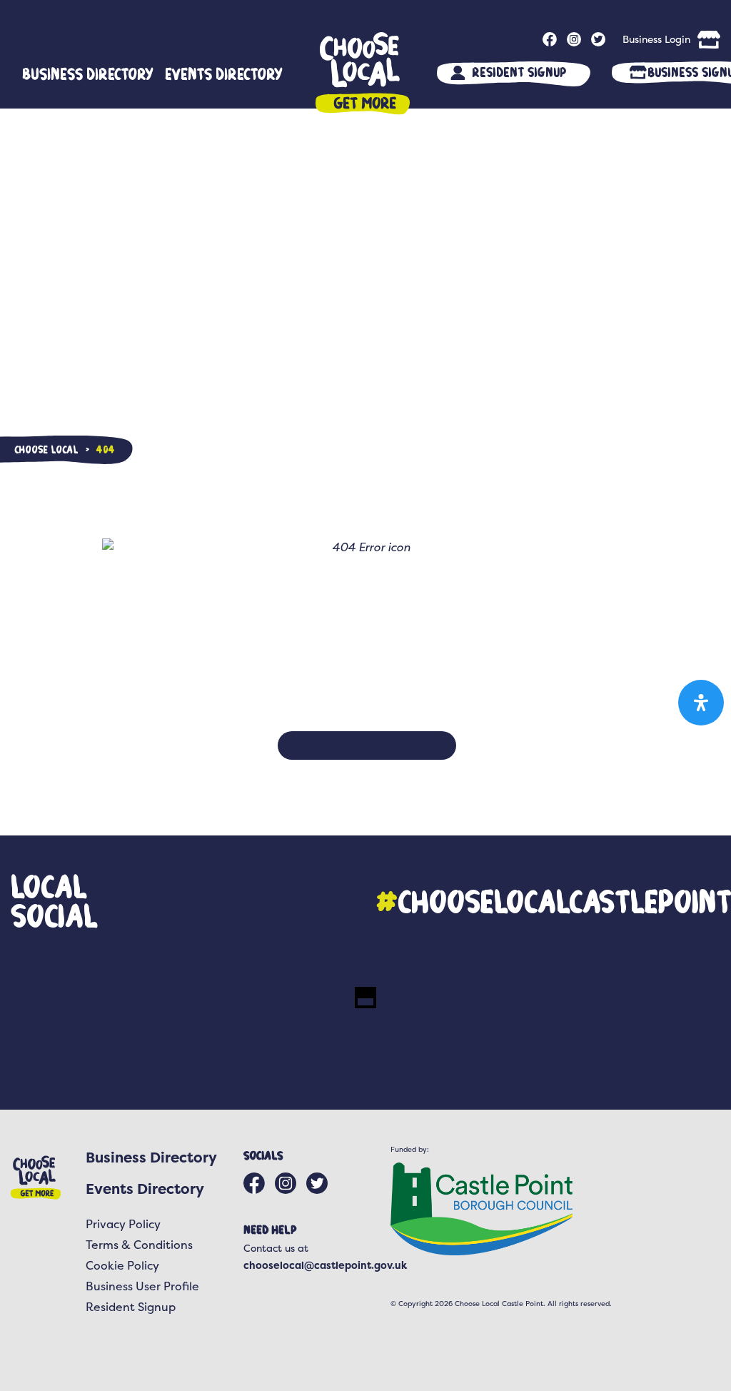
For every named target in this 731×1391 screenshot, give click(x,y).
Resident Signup (519, 71)
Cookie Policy (122, 1265)
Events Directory (224, 73)
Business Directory (87, 73)
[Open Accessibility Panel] (701, 702)
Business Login (656, 39)
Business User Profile (142, 1286)
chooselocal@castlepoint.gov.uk (325, 1265)
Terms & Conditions (139, 1244)
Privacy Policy (123, 1224)
